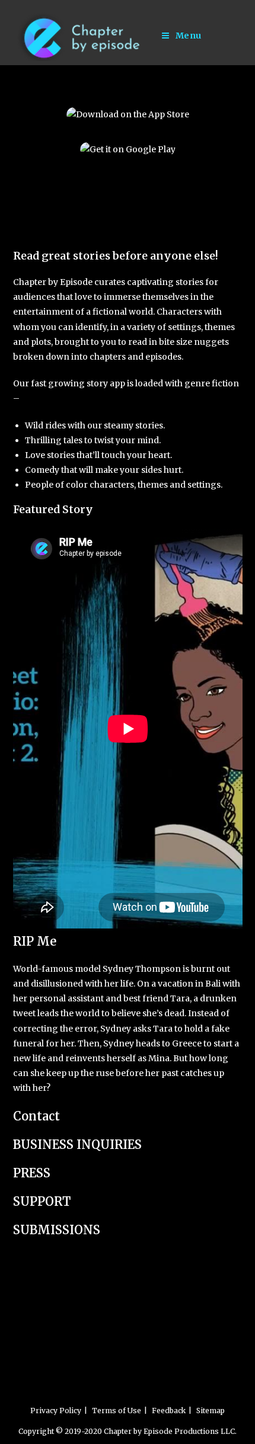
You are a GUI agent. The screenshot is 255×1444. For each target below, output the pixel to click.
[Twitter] (20, 228)
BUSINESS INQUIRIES (77, 1144)
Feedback (169, 1410)
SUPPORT (42, 1201)
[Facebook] (20, 198)
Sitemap (210, 1410)
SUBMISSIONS (56, 1229)
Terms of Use (116, 1410)
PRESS (31, 1173)
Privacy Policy (55, 1410)
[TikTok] (20, 214)
